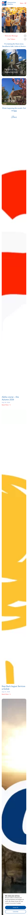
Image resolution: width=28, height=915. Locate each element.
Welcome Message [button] (11, 36)
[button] (23, 3)
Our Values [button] (11, 39)
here (15, 111)
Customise (15, 911)
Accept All (15, 907)
